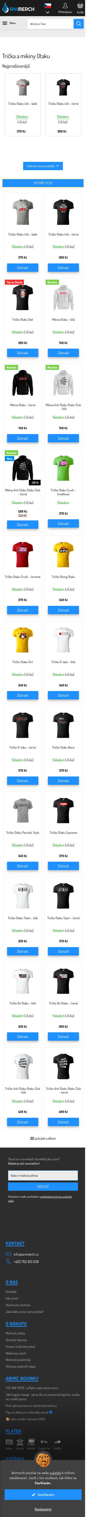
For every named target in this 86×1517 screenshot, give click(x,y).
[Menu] (6, 23)
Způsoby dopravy (16, 1340)
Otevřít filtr (43, 183)
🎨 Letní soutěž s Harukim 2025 (25, 1419)
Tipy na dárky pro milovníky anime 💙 (29, 1412)
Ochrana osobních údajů (21, 1366)
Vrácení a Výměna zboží (20, 1346)
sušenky (55, 1473)
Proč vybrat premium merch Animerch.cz (31, 1406)
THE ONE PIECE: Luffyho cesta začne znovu (32, 1388)
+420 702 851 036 (26, 1261)
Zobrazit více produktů (41, 166)
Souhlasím (46, 1494)
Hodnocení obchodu (18, 1305)
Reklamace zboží (16, 1353)
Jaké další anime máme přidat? (25, 1312)
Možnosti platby (15, 1333)
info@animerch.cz (26, 1254)
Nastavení (43, 1509)
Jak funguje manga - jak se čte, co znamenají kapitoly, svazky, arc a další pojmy (43, 1397)
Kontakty (11, 1291)
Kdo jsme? (12, 1298)
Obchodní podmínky (18, 1360)
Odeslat (43, 1186)
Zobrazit (22, 267)
